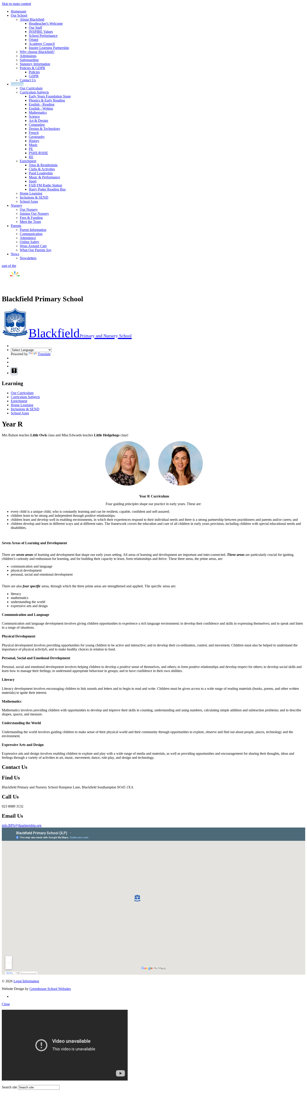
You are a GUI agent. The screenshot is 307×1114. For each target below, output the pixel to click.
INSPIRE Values (41, 31)
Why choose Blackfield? (37, 52)
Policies (34, 72)
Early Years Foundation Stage (50, 96)
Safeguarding (29, 60)
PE (31, 149)
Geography (37, 137)
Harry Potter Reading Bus (47, 189)
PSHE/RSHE (38, 153)
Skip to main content (16, 4)
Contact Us (28, 80)
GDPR (34, 76)
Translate (44, 354)
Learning (17, 84)
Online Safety (29, 242)
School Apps (29, 201)
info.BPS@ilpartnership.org (21, 825)
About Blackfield (32, 19)
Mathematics (38, 112)
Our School (19, 15)
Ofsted (33, 40)
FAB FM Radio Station (45, 185)
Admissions (28, 56)
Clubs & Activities (42, 169)
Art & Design (38, 120)
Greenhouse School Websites (50, 989)
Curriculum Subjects (34, 92)
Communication (31, 234)
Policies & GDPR (32, 68)
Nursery (16, 205)
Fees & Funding (31, 218)
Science (34, 116)
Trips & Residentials (43, 165)
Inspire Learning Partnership (49, 48)
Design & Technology (44, 129)
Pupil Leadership (41, 173)
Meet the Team (30, 222)
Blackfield (80, 333)
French (34, 133)
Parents (16, 226)
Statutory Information (35, 64)
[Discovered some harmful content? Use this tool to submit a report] (14, 371)
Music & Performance (44, 177)
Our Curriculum (31, 88)
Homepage (18, 11)
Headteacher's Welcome (46, 23)
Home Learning (31, 193)
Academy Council (42, 44)
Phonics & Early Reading (47, 100)
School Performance (43, 36)
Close (6, 1004)
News (15, 254)
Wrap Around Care (33, 246)
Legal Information (26, 981)
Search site (9, 1087)
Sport (32, 181)
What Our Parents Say (35, 250)
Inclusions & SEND (34, 197)
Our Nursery (29, 209)
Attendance (28, 238)
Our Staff (35, 27)
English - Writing (41, 108)
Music (33, 145)
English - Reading (41, 104)
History (34, 141)
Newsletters (28, 258)
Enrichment (28, 161)
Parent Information (33, 230)
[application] (153, 901)
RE (31, 157)
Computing (37, 124)
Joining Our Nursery (34, 213)
